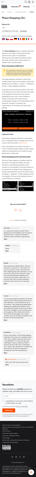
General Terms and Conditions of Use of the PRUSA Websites (17, 428)
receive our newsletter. (22, 406)
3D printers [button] (15, 6)
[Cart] (33, 1)
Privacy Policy (10, 416)
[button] (3, 39)
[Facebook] (12, 456)
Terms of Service (21, 416)
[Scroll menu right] (34, 6)
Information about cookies (10, 433)
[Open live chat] (31, 472)
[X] (20, 456)
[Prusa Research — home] (4, 6)
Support (9, 12)
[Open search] (25, 1)
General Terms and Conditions (11, 425)
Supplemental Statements (10, 442)
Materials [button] (26, 6)
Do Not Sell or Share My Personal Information (15, 440)
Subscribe (8, 410)
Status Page (6, 438)
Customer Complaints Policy (10, 435)
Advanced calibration (20, 12)
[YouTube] (23, 456)
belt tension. (23, 143)
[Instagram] (16, 456)
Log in (12, 220)
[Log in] (29, 1)
